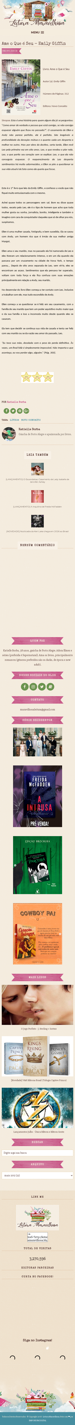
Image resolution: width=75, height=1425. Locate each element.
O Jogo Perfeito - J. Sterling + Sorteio (39, 1028)
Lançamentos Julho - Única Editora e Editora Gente (38, 1131)
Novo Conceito (31, 420)
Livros (14, 420)
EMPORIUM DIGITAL (37, 1420)
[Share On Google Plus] (26, 411)
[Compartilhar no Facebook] (6, 411)
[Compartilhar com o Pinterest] (19, 411)
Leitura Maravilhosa (51, 1416)
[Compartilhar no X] (13, 411)
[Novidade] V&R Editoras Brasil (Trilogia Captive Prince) (39, 1080)
